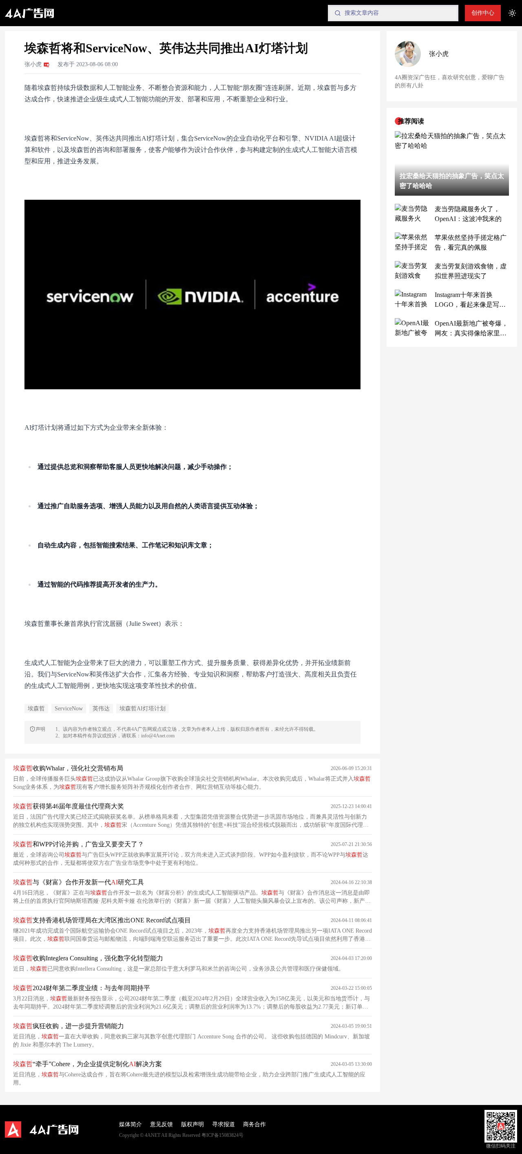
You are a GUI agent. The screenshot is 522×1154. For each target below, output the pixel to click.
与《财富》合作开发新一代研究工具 (78, 882)
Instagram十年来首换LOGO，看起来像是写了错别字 (470, 300)
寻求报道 (223, 1124)
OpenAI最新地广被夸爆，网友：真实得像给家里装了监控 (471, 329)
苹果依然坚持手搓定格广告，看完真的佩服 (471, 242)
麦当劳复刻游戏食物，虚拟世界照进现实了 (471, 271)
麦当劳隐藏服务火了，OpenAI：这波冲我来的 (468, 213)
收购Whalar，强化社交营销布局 (68, 768)
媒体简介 (130, 1124)
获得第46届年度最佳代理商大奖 (68, 806)
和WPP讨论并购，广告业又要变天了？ (78, 844)
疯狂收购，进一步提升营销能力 (68, 1025)
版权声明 (192, 1124)
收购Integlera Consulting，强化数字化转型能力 (88, 958)
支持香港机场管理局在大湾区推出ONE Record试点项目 (102, 920)
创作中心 (482, 13)
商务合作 (254, 1124)
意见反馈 (161, 1124)
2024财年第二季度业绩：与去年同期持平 (81, 987)
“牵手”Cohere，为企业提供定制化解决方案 (87, 1063)
